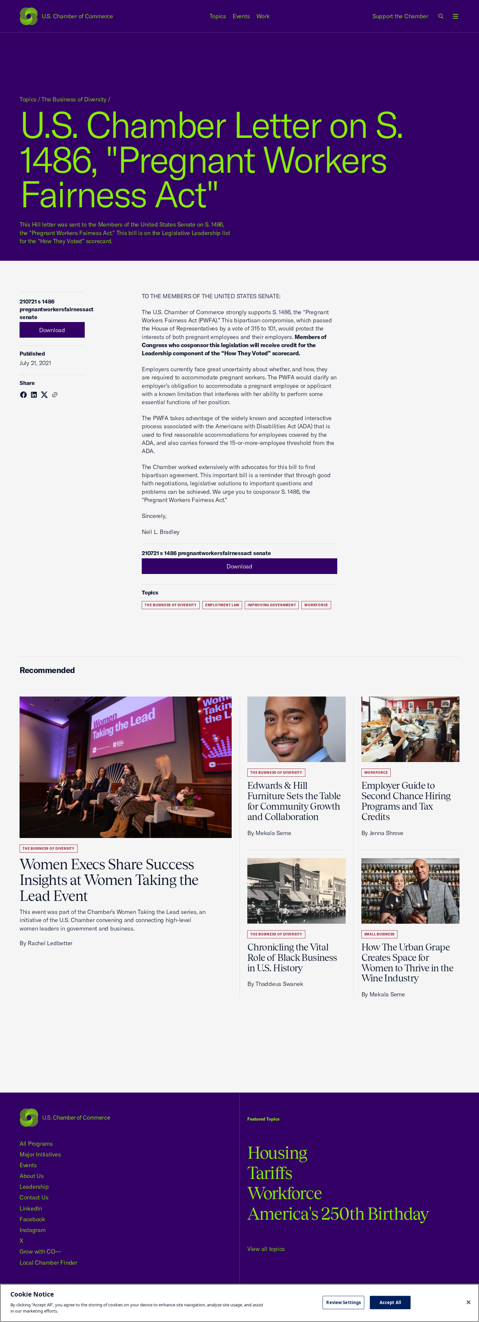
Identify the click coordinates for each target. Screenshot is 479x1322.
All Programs (36, 1143)
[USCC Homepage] (65, 1117)
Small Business (379, 934)
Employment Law (222, 605)
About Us (32, 1176)
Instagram (33, 1230)
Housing (277, 1153)
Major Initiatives (40, 1154)
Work (263, 16)
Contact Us (34, 1197)
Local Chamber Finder (48, 1262)
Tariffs (269, 1173)
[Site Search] (441, 16)
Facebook (32, 1219)
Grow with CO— (40, 1251)
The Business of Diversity (74, 99)
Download (52, 330)
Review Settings (343, 1302)
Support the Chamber (400, 16)
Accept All (390, 1302)
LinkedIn (31, 1208)
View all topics (266, 1249)
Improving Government (272, 605)
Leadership (34, 1186)
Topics (218, 16)
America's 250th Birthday (338, 1214)
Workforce (316, 605)
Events (241, 16)
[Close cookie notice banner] (468, 1302)
